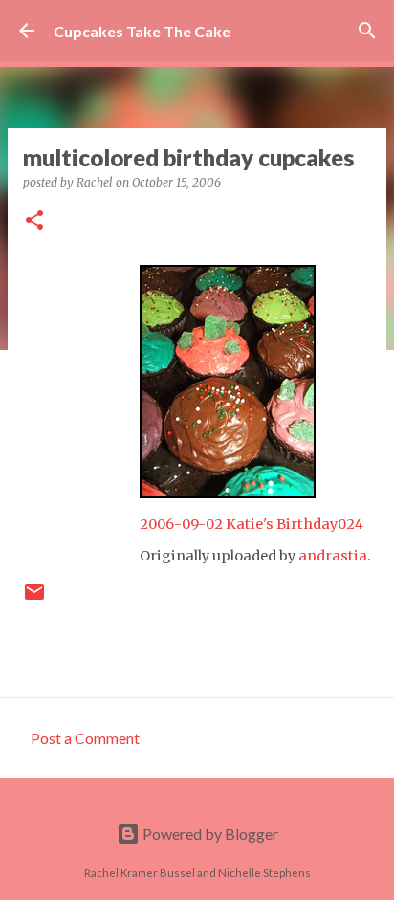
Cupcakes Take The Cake (142, 31)
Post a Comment (85, 738)
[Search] (367, 31)
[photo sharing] (228, 492)
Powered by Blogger (209, 833)
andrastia (332, 555)
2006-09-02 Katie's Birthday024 (251, 524)
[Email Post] (34, 599)
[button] (34, 221)
